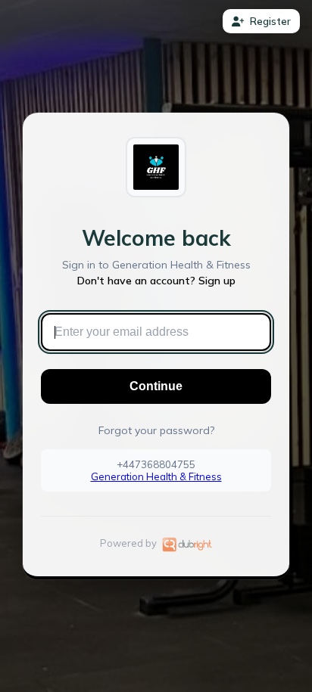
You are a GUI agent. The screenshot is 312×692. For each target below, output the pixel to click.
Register (270, 21)
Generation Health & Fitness (156, 476)
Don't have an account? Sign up (156, 280)
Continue (156, 386)
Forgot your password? (156, 430)
